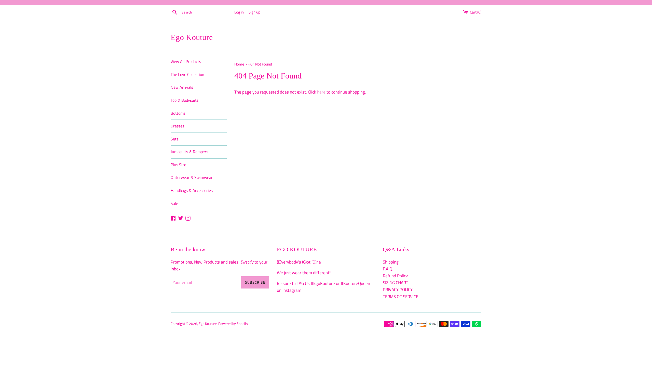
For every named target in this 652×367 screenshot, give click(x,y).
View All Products (186, 61)
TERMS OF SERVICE (400, 296)
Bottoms (178, 113)
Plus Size (178, 165)
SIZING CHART (395, 282)
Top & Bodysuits (184, 100)
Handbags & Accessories (192, 190)
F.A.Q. (388, 269)
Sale (174, 203)
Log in (239, 12)
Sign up (254, 12)
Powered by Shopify (233, 323)
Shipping (391, 262)
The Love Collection (187, 74)
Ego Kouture (192, 37)
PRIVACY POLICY (398, 289)
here (321, 92)
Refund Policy (395, 275)
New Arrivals (182, 87)
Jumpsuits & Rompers (189, 152)
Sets (174, 139)
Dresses (177, 126)
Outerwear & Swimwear (192, 177)
